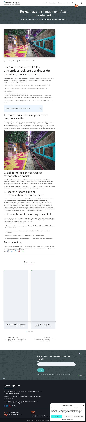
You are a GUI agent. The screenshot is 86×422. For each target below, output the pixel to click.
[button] (83, 405)
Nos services (52, 3)
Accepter (57, 416)
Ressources (61, 3)
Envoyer (41, 370)
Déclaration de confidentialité (67, 419)
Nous (68, 3)
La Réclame (7, 78)
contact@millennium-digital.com (40, 416)
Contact (74, 3)
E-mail (39, 361)
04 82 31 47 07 (14, 413)
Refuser (67, 416)
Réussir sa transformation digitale (27, 61)
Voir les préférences (78, 416)
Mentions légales (42, 420)
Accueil (45, 3)
